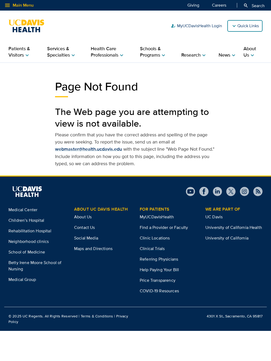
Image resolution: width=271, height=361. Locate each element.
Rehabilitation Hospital (29, 231)
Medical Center (22, 210)
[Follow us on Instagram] (242, 191)
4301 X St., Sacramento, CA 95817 (235, 316)
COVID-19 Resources (159, 291)
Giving (193, 5)
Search (254, 5)
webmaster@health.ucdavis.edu (88, 149)
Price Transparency (157, 280)
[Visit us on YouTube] (190, 191)
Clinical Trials (152, 249)
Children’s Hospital (26, 220)
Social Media (86, 238)
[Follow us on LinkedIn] (215, 191)
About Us (83, 217)
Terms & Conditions (97, 316)
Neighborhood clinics (28, 241)
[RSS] (256, 191)
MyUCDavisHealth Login (196, 26)
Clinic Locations (155, 238)
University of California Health (233, 227)
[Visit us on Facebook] (202, 191)
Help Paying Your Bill (159, 270)
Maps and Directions (93, 249)
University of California (227, 238)
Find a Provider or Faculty (164, 227)
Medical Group (22, 279)
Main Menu (19, 5)
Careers (219, 5)
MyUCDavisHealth (157, 217)
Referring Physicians (159, 259)
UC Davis (214, 217)
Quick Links (248, 26)
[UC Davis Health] (28, 26)
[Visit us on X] (229, 191)
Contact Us (84, 227)
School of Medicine (26, 252)
